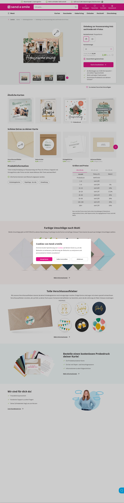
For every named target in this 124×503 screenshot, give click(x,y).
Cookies (60, 248)
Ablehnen (80, 259)
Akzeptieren (44, 259)
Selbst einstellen (62, 259)
